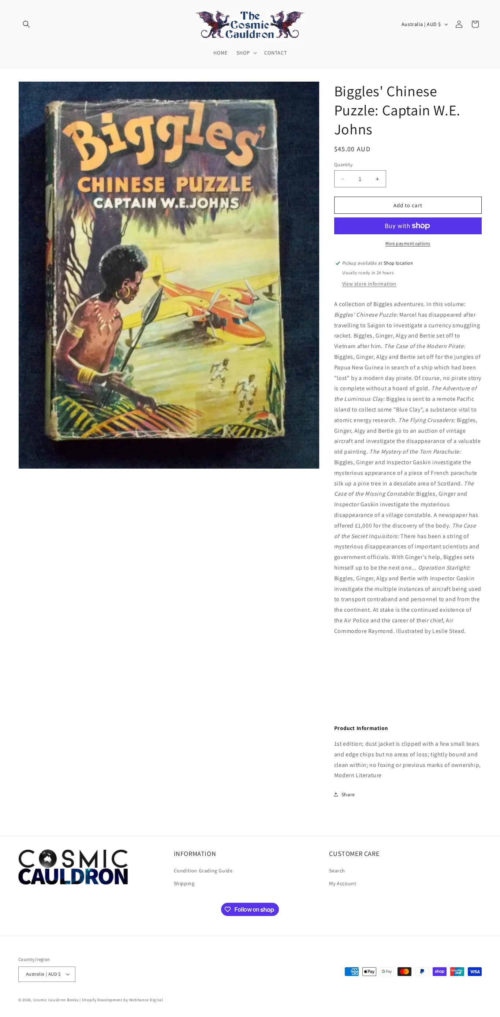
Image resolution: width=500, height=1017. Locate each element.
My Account (342, 883)
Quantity (343, 164)
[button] (26, 24)
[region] (408, 673)
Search (337, 870)
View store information (369, 283)
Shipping (184, 883)
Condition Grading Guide (203, 870)
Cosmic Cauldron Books (56, 999)
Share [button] (348, 794)
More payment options (407, 243)
